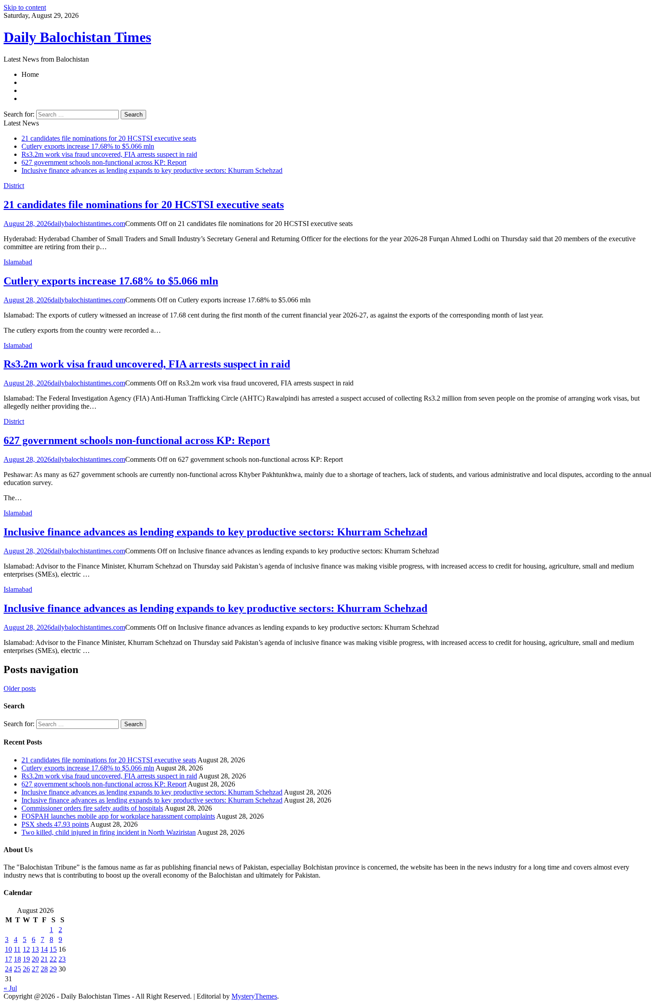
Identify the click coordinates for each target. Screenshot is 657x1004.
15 (53, 949)
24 (8, 969)
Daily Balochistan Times (77, 37)
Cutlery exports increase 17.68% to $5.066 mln (87, 146)
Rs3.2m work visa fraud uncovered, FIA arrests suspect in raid (109, 154)
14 (44, 949)
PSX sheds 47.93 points (55, 824)
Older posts (20, 688)
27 (35, 969)
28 (44, 969)
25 (17, 969)
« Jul (10, 988)
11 (17, 949)
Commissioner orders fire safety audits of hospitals (92, 808)
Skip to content (25, 7)
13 (35, 949)
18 (17, 959)
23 (62, 959)
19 (26, 959)
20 (35, 959)
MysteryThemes (254, 996)
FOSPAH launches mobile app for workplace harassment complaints (118, 816)
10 (8, 949)
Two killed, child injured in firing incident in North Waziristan (108, 832)
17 (8, 959)
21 (44, 959)
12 (26, 949)
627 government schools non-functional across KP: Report (103, 162)
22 (53, 959)
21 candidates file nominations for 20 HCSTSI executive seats (108, 138)
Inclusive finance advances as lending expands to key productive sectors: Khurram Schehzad (151, 170)
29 (53, 969)
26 (26, 969)
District (14, 185)
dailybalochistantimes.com (88, 223)
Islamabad (18, 262)
